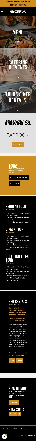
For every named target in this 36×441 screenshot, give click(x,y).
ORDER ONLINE (18, 144)
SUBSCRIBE (14, 402)
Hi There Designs (30, 435)
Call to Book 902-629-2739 (19, 178)
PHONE (20, 360)
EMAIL (12, 360)
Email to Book (14, 184)
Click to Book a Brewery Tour (18, 5)
